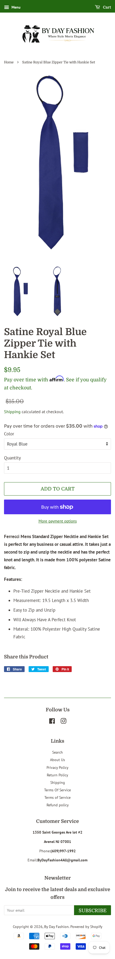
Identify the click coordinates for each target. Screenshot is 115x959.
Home (9, 62)
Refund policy (58, 804)
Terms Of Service (57, 789)
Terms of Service (57, 797)
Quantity (12, 458)
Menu (15, 7)
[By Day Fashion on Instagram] (63, 721)
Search (57, 752)
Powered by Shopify (86, 926)
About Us (57, 759)
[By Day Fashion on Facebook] (52, 721)
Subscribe (92, 910)
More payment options (58, 521)
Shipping (12, 411)
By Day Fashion (56, 926)
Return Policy (57, 774)
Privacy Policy (57, 767)
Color (9, 434)
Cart (106, 7)
